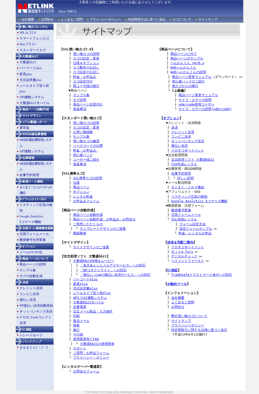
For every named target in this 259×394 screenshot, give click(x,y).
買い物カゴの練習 (86, 141)
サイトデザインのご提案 (91, 247)
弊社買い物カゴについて (189, 316)
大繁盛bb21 (27, 62)
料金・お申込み (84, 77)
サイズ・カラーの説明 (195, 100)
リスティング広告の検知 (35, 207)
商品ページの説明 (32, 264)
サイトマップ (207, 19)
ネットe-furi (182, 252)
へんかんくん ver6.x (187, 63)
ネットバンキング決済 (35, 311)
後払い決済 (27, 300)
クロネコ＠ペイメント (187, 150)
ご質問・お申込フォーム (91, 353)
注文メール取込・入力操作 (93, 311)
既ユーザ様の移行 (86, 86)
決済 (174, 127)
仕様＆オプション (86, 63)
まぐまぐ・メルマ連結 (187, 187)
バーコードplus (30, 68)
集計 (76, 330)
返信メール (81, 321)
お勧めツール (177, 284)
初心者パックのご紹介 (188, 81)
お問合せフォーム (86, 371)
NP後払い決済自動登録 (36, 305)
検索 (76, 325)
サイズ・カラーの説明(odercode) (205, 109)
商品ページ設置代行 (88, 104)
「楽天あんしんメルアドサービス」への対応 (113, 265)
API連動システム (31, 97)
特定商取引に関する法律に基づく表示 (199, 330)
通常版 (24, 128)
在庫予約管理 (29, 175)
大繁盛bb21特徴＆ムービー (93, 261)
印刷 (76, 316)
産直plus (25, 74)
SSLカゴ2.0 (27, 32)
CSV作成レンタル (184, 164)
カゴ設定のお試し (86, 72)
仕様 (76, 182)
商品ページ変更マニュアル (191, 77)
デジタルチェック (184, 256)
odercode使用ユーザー (196, 104)
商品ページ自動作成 (88, 215)
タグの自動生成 (30, 276)
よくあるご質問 (71, 19)
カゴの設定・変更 (86, 58)
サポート (79, 348)
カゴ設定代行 (83, 81)
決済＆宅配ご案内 (180, 242)
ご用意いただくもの (88, 224)
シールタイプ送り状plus (34, 88)
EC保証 (172, 270)
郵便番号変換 (181, 210)
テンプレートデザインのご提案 (103, 229)
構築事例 (79, 233)
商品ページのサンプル (186, 58)
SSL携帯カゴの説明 (87, 178)
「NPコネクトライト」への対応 (103, 270)
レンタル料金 (83, 196)
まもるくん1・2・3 (33, 347)
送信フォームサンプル (195, 229)
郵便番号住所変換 (32, 240)
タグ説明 (79, 100)
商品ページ (81, 187)
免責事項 (79, 109)
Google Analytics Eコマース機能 (199, 201)
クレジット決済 (30, 288)
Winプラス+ (28, 44)
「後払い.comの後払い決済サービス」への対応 (115, 275)
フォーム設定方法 (192, 224)
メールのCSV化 (30, 252)
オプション (81, 192)
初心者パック (83, 155)
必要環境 (79, 307)
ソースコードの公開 (88, 146)
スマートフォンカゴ (34, 38)
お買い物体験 (83, 132)
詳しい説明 (185, 178)
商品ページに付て (183, 54)
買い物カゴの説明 (86, 54)
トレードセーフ (30, 335)
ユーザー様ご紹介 (86, 159)
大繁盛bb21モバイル (34, 103)
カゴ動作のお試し (86, 67)
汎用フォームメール (34, 234)
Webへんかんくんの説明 (188, 72)
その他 (78, 334)
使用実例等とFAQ (86, 339)
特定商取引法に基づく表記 (146, 19)
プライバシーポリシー (105, 19)
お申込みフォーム (86, 201)
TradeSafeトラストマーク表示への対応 (201, 275)
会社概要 (27, 19)
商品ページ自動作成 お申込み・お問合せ (104, 219)
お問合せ (47, 19)
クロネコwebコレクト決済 (35, 320)
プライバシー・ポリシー (91, 357)
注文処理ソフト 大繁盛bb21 (192, 159)
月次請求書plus (30, 80)
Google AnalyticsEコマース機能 (31, 219)
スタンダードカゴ (32, 50)
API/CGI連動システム (90, 298)
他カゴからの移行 (185, 86)
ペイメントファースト (187, 261)
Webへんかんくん (183, 67)
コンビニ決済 (29, 294)
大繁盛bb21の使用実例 (97, 344)
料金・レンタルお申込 (195, 233)
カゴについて (181, 19)
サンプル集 (27, 270)
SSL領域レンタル (184, 219)
